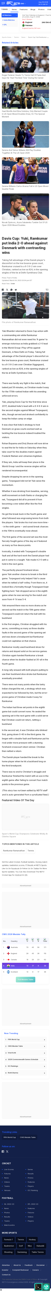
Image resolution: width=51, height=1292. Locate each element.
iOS (26, 875)
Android (18, 875)
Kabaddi (40, 1246)
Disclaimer (40, 1265)
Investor (5, 1270)
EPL (5, 25)
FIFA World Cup (14, 1039)
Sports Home (6, 37)
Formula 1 (8, 1239)
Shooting (8, 1252)
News (14, 9)
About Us (17, 1265)
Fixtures (7, 1174)
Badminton (9, 1246)
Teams (7, 1186)
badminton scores (17, 865)
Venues (7, 1190)
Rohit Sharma (13, 1073)
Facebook (15, 868)
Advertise (6, 1265)
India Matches (9, 20)
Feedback (29, 1265)
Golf (21, 1246)
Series (30, 1169)
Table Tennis (38, 1252)
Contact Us (6, 1275)
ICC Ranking (33, 1190)
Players (31, 1186)
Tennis (4, 9)
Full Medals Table (25, 979)
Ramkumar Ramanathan (14, 850)
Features (24, 9)
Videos (7, 1182)
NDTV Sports (41, 865)
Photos (41, 9)
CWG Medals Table (15, 1046)
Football (24, 862)
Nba (30, 1246)
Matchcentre (9, 1225)
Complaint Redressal (20, 1270)
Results (31, 1174)
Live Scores (9, 1169)
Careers (35, 1270)
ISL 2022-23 (9, 1204)
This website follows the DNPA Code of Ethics (20, 1279)
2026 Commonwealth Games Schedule (23, 1059)
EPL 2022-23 (33, 1204)
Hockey (32, 1239)
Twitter (36, 868)
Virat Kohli (12, 1053)
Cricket (17, 862)
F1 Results (30, 865)
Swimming (22, 1252)
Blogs (33, 9)
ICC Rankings (13, 1066)
